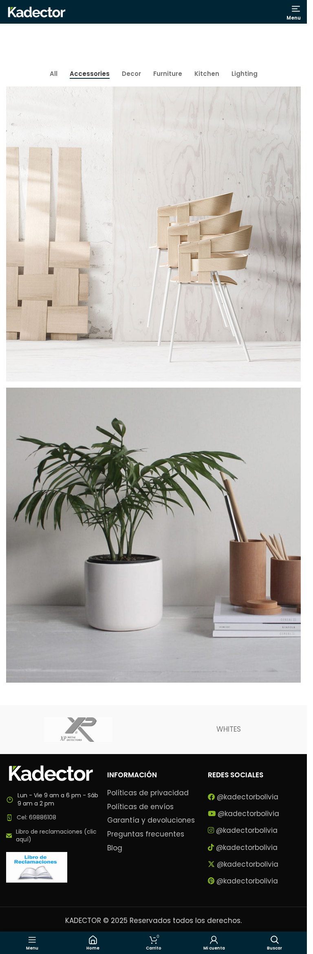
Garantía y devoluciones (151, 820)
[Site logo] (36, 11)
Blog (114, 848)
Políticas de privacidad (148, 793)
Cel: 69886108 (36, 817)
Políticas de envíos (140, 807)
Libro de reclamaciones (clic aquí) (56, 836)
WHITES (228, 729)
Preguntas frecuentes (145, 834)
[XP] (78, 729)
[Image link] (51, 773)
